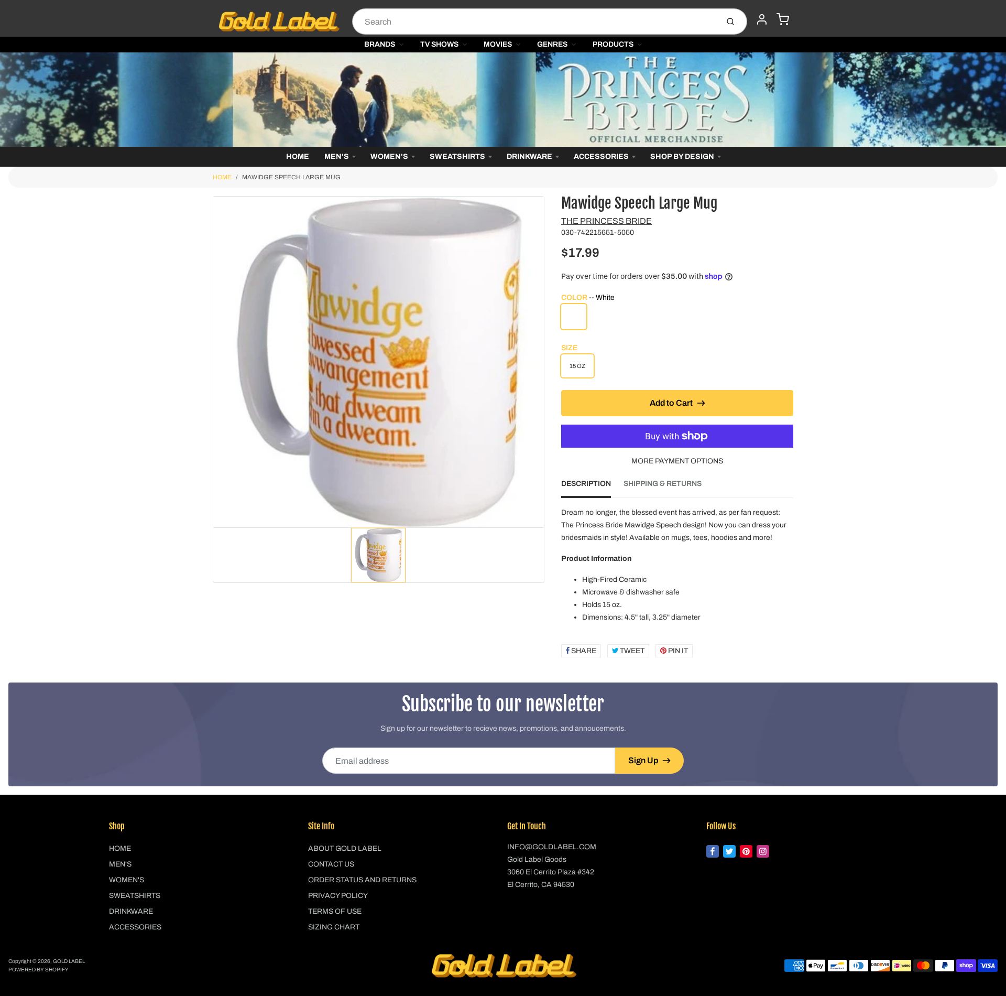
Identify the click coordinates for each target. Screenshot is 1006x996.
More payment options (677, 461)
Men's (336, 156)
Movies (498, 44)
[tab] (592, 487)
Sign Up (643, 760)
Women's (389, 156)
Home (297, 156)
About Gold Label (344, 848)
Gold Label (69, 961)
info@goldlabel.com (551, 847)
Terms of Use (335, 911)
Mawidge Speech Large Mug (291, 177)
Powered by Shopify (38, 969)
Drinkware (529, 156)
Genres (552, 44)
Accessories (601, 156)
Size (569, 348)
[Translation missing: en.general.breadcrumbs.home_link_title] (503, 99)
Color (588, 297)
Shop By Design (682, 156)
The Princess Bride (606, 220)
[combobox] (534, 21)
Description (586, 484)
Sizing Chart (333, 927)
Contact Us (331, 864)
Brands (379, 44)
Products (613, 44)
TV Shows (439, 44)
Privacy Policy (338, 896)
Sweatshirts (457, 156)
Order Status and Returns (362, 880)
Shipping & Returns (663, 484)
